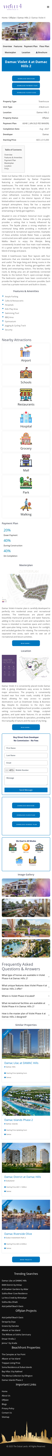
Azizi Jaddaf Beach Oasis (12, 1306)
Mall (26, 470)
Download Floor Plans (26, 92)
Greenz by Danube (10, 1326)
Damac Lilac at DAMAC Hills (21, 1063)
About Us (6, 1395)
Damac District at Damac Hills (22, 1177)
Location (26, 52)
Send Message (26, 790)
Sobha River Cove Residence (14, 1293)
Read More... (26, 643)
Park (26, 492)
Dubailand (10, 1181)
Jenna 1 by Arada (9, 1343)
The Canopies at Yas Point (13, 1354)
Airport (26, 360)
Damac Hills (10, 1067)
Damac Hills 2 (24, 17)
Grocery (26, 448)
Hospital (26, 426)
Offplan (12, 17)
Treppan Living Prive (11, 1363)
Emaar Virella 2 (8, 1338)
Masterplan (10, 52)
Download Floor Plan (26, 815)
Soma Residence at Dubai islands (17, 1367)
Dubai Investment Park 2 (16, 1238)
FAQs (6, 168)
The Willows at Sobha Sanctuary (16, 1334)
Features (18, 46)
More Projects (26, 1260)
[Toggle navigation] (48, 7)
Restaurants (26, 404)
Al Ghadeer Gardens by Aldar (15, 1289)
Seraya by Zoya (8, 1321)
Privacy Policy (8, 1408)
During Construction (13, 545)
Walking (26, 514)
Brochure (42, 52)
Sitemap (5, 1417)
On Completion (10, 556)
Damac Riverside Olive (18, 1234)
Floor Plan (44, 46)
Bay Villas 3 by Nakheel (12, 1371)
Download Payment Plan (26, 85)
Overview (7, 46)
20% (7, 530)
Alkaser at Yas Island (11, 1330)
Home (4, 17)
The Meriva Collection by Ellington (17, 1375)
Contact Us (7, 1412)
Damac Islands (12, 1124)
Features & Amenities (13, 157)
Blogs (4, 1404)
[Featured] (26, 1043)
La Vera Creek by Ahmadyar (14, 1297)
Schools (26, 382)
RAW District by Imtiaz (12, 1285)
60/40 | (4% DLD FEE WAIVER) (35, 123)
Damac (46, 134)
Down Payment (11, 535)
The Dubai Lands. (20, 1446)
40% (7, 540)
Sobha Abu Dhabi (10, 1302)
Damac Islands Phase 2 (18, 1120)
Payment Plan (31, 46)
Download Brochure (26, 79)
